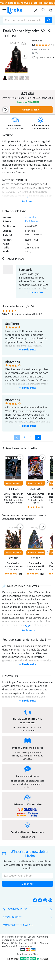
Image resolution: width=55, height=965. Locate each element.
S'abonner (27, 883)
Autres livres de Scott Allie (19, 448)
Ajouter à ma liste (44, 57)
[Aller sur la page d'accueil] (14, 10)
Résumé (7, 135)
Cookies (31, 936)
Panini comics (32, 221)
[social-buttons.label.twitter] (40, 900)
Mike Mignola (10, 500)
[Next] (38, 437)
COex (35, 954)
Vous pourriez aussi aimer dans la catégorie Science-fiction (24, 516)
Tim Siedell (13, 569)
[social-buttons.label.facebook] (35, 900)
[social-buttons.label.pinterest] (50, 900)
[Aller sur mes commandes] (35, 10)
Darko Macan (35, 569)
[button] (37, 45)
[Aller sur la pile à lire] (43, 10)
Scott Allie (37, 40)
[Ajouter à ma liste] (5, 109)
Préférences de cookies (14, 936)
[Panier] (51, 10)
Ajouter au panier (31, 109)
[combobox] (24, 20)
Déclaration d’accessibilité (24, 943)
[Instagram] (45, 900)
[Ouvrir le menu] (3, 10)
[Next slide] (24, 56)
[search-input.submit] (48, 20)
